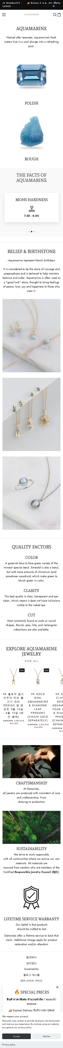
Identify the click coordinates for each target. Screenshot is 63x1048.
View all (31, 661)
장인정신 (31, 963)
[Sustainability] (31, 827)
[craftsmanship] (31, 761)
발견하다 (31, 957)
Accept (16, 1036)
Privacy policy (8, 1044)
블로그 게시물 (31, 975)
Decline (46, 1036)
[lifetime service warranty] (31, 897)
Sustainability (31, 969)
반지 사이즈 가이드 (32, 980)
